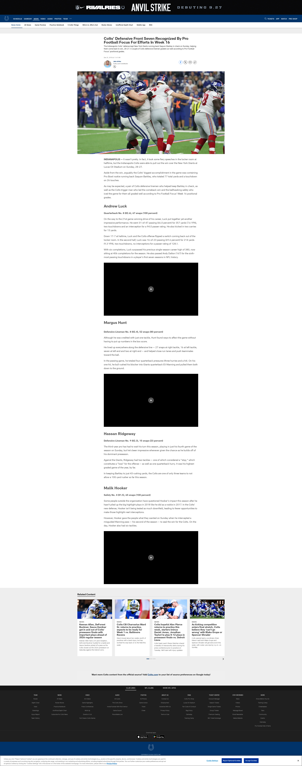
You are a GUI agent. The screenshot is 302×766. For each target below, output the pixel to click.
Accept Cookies (251, 760)
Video (87, 695)
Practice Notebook (59, 706)
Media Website (237, 718)
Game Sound (117, 710)
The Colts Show (117, 702)
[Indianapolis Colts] (151, 748)
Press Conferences (87, 706)
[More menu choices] (70, 19)
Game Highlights (87, 702)
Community (263, 714)
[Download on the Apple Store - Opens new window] (142, 737)
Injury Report (35, 714)
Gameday (189, 714)
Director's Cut (87, 714)
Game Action (143, 702)
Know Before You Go (262, 699)
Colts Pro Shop (189, 699)
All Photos (143, 699)
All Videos (87, 699)
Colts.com (153, 674)
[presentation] (224, 659)
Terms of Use (165, 714)
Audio (117, 695)
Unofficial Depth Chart (60, 710)
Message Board (238, 710)
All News (59, 699)
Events (263, 718)
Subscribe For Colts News (59, 714)
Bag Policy (189, 710)
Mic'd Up (87, 710)
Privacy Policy (165, 710)
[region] (151, 761)
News (60, 695)
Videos (238, 702)
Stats (35, 706)
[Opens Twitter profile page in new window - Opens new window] (114, 66)
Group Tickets (214, 710)
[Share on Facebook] (181, 64)
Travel (143, 706)
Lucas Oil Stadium (189, 702)
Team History (35, 718)
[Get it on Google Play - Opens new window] (158, 738)
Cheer (143, 710)
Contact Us (165, 699)
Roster (36, 699)
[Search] (265, 18)
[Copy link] (195, 62)
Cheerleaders (263, 706)
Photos (143, 695)
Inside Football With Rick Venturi (117, 706)
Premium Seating (214, 714)
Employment (165, 702)
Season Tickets (214, 702)
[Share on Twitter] (185, 64)
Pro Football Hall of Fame (263, 726)
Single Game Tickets (214, 706)
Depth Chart (35, 702)
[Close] (298, 760)
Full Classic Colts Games (87, 718)
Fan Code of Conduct (189, 706)
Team (35, 695)
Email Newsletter (238, 714)
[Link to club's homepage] (6, 18)
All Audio (117, 699)
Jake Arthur (117, 61)
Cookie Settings (212, 760)
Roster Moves (59, 702)
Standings (35, 710)
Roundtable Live (117, 714)
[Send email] (190, 64)
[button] (151, 289)
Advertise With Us (165, 706)
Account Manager (214, 699)
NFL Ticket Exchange (214, 718)
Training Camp (189, 718)
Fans (262, 710)
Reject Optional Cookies (232, 760)
